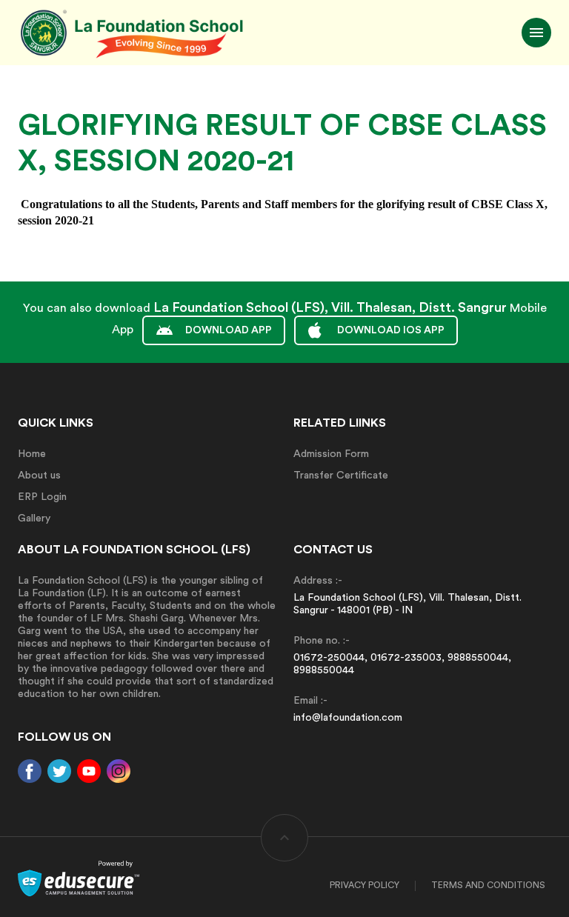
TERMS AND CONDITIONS (488, 885)
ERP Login (42, 497)
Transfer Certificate (340, 475)
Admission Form (331, 454)
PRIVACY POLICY (364, 885)
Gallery (34, 518)
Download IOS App (391, 330)
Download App (228, 330)
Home (32, 454)
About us (39, 475)
